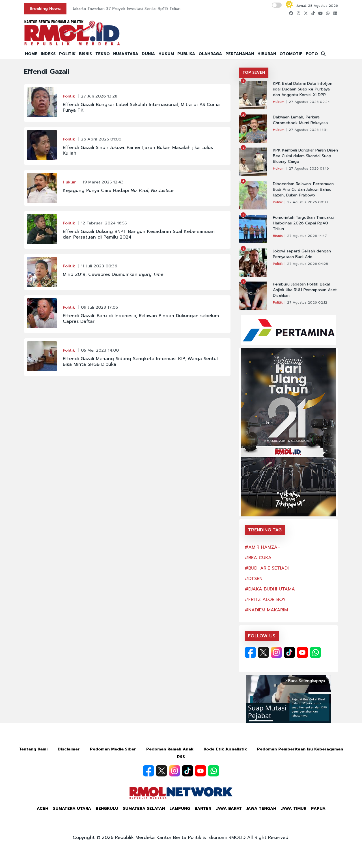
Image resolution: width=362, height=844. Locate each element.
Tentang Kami (33, 749)
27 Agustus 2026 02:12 (307, 302)
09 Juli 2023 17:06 (99, 307)
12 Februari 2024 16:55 (104, 223)
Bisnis (278, 235)
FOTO (312, 54)
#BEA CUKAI (259, 557)
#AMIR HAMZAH (263, 547)
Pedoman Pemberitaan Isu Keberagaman (300, 749)
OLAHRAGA (210, 54)
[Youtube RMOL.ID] (302, 652)
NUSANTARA (125, 54)
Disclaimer (69, 749)
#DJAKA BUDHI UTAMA (270, 589)
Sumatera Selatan (144, 808)
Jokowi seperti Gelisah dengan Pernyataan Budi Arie (302, 254)
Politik (69, 96)
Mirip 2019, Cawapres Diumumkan (113, 274)
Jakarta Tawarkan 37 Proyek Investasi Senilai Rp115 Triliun (126, 8)
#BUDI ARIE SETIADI (267, 568)
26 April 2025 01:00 (101, 139)
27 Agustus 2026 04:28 (307, 263)
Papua (318, 808)
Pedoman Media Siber (113, 749)
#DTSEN (253, 578)
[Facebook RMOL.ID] (250, 652)
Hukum (70, 182)
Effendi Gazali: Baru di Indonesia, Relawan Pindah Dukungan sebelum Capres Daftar (141, 318)
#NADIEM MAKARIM (266, 610)
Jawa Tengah (261, 808)
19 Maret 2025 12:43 (103, 182)
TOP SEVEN (253, 72)
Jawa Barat (229, 808)
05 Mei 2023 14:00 (100, 350)
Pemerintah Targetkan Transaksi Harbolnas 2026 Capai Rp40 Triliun (303, 223)
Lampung (179, 808)
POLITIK (67, 54)
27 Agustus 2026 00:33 (307, 202)
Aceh (42, 808)
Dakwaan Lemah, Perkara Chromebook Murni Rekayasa (300, 120)
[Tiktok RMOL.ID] (289, 652)
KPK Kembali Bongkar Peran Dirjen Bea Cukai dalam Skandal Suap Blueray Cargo (305, 156)
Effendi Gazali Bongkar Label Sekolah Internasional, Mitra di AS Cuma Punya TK (141, 107)
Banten (203, 808)
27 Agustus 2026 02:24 (309, 101)
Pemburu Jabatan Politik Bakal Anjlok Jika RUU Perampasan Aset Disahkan (305, 290)
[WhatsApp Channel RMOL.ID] (315, 652)
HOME (31, 54)
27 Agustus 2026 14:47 (307, 235)
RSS (181, 757)
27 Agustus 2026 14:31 (308, 129)
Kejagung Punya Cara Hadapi (118, 190)
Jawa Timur (294, 808)
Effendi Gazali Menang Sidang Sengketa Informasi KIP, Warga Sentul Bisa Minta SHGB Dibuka (140, 361)
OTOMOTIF (290, 54)
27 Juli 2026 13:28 (99, 96)
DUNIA (148, 54)
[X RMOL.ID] (263, 652)
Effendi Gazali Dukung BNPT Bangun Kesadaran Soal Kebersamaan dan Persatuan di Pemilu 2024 (139, 234)
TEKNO (102, 54)
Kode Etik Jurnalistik (225, 749)
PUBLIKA (186, 54)
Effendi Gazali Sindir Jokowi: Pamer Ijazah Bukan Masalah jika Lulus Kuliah (138, 150)
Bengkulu (107, 808)
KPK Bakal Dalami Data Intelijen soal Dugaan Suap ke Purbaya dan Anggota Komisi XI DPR (302, 89)
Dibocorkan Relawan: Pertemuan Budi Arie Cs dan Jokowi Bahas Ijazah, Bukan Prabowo (303, 189)
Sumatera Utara (72, 808)
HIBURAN (266, 54)
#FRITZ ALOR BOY (265, 599)
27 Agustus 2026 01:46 (309, 168)
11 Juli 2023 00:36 (99, 266)
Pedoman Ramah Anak (169, 749)
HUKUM (166, 54)
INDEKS (48, 54)
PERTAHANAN (239, 54)
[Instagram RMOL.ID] (276, 652)
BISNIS (85, 54)
